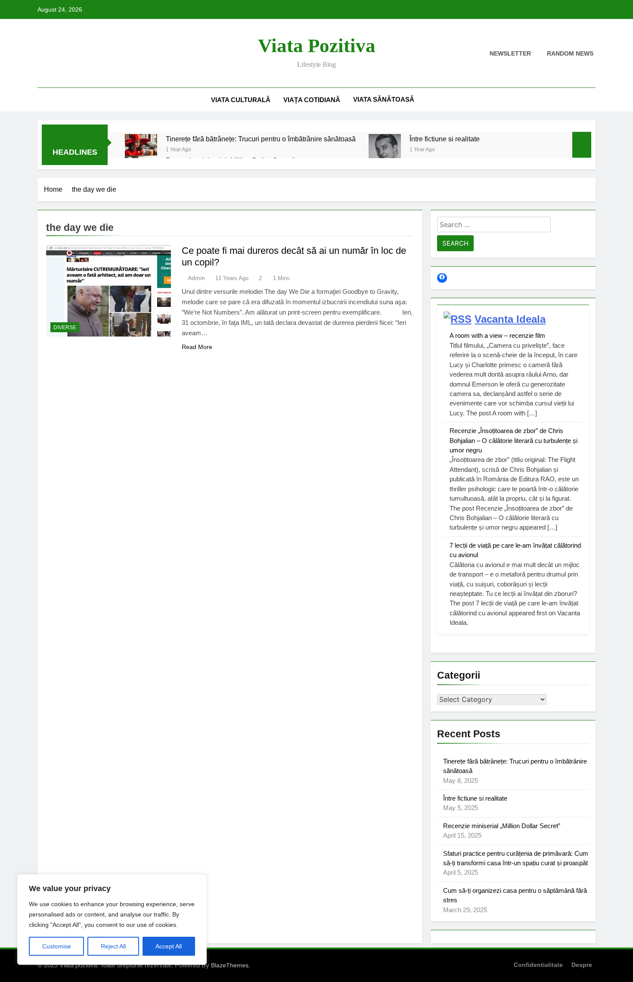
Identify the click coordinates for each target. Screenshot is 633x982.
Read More (197, 346)
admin (196, 277)
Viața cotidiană (311, 99)
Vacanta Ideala (510, 319)
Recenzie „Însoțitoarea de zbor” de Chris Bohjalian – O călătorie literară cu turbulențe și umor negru (513, 440)
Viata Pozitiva (316, 45)
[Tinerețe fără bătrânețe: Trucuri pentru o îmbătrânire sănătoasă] (141, 150)
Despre (581, 964)
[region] (112, 919)
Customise (56, 946)
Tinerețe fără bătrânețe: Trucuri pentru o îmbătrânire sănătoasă (261, 139)
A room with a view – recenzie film (497, 335)
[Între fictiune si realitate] (385, 150)
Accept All (168, 946)
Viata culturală (240, 99)
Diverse (64, 327)
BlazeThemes (229, 965)
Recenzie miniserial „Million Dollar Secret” (501, 825)
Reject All (113, 946)
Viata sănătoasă (383, 99)
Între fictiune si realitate (445, 139)
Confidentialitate (538, 964)
